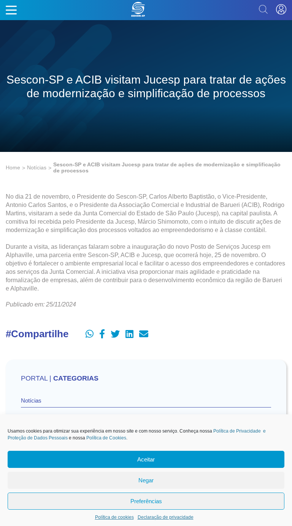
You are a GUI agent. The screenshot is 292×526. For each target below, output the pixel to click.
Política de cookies (114, 517)
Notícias (36, 167)
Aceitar (146, 459)
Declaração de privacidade (166, 517)
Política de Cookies (106, 438)
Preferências (146, 501)
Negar (146, 480)
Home (13, 167)
